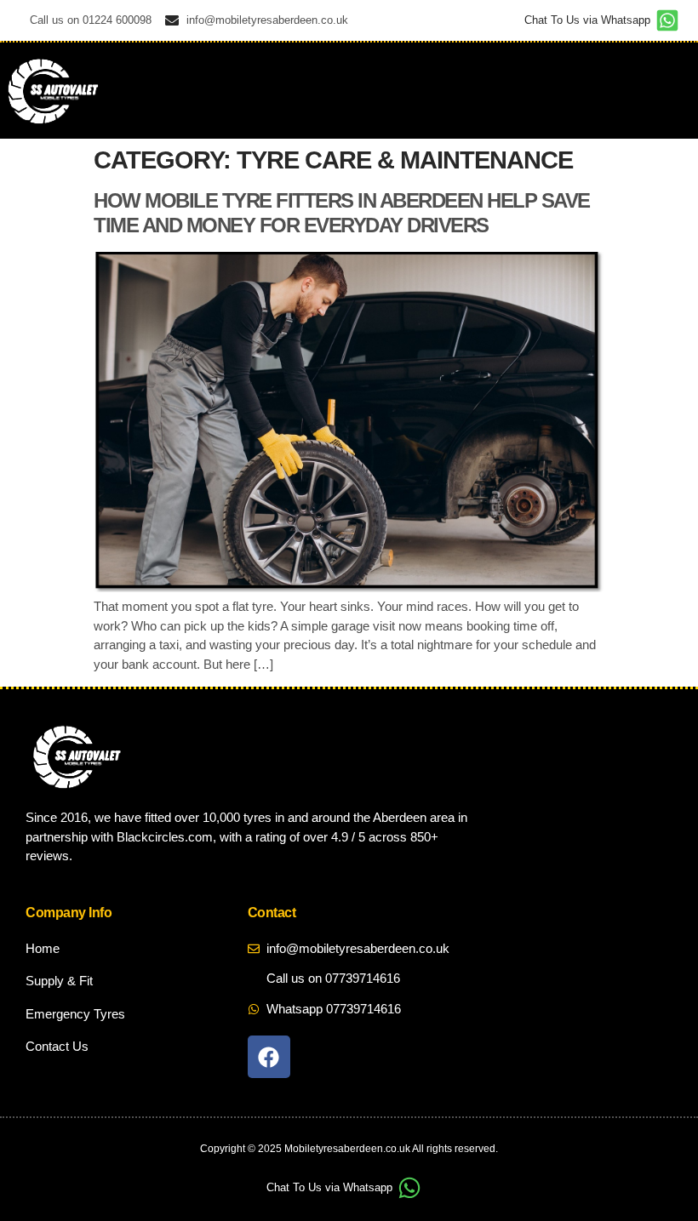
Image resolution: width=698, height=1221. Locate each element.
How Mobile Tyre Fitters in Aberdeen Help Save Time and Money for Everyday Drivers (342, 213)
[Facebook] (269, 1057)
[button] (663, 91)
